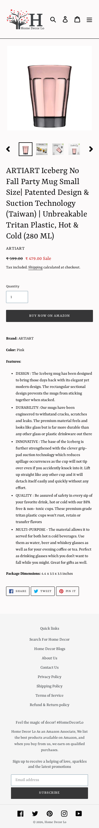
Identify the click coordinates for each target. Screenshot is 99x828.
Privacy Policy (49, 677)
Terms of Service (49, 695)
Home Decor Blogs (49, 649)
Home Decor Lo (55, 822)
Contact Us (49, 667)
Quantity (12, 286)
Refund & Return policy (49, 705)
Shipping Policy (49, 686)
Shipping (35, 267)
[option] (25, 149)
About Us (49, 658)
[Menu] (89, 19)
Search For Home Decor (49, 639)
